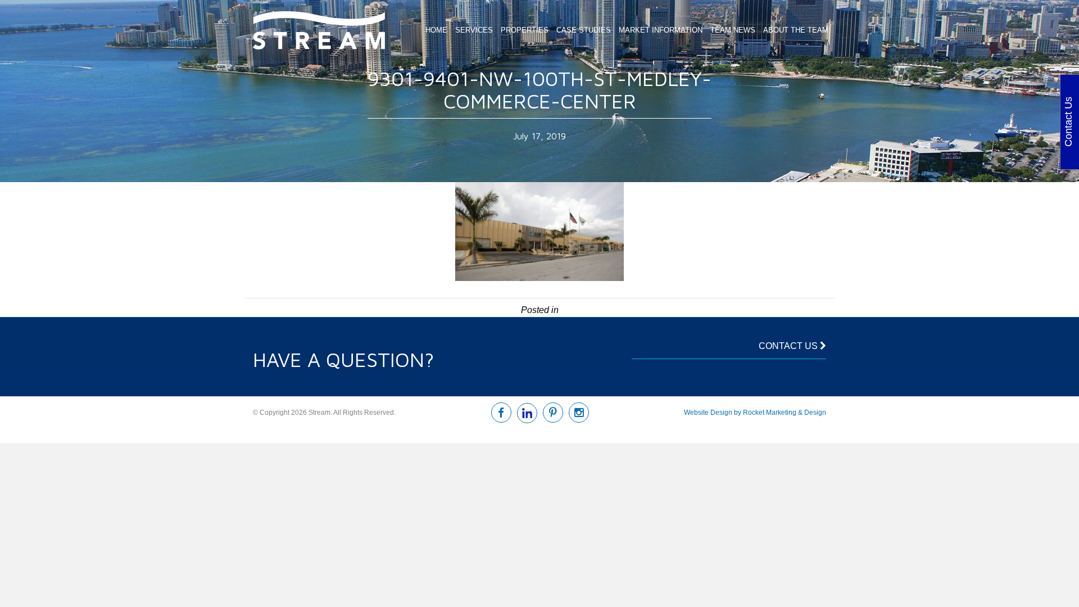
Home (436, 30)
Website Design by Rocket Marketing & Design (755, 412)
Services (474, 30)
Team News (732, 30)
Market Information (660, 30)
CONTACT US (789, 346)
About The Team (795, 30)
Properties (524, 30)
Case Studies (583, 30)
